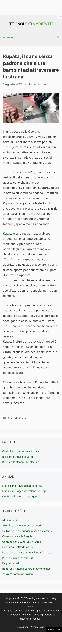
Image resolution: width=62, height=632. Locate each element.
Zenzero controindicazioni (17, 574)
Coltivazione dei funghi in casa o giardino (27, 530)
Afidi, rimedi (9, 520)
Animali (13, 418)
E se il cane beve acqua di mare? (22, 485)
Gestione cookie (53, 629)
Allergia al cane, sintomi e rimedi (22, 525)
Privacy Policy (37, 626)
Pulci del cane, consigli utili (18, 557)
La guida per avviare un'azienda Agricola (26, 552)
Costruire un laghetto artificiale (21, 451)
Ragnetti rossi (10, 563)
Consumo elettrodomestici (18, 547)
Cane (22, 418)
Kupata (7, 233)
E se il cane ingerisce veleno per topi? (25, 491)
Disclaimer (22, 626)
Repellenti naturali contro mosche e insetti (27, 568)
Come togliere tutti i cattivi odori (21, 541)
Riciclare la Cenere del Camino (20, 462)
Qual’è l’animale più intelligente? (21, 496)
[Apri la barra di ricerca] (58, 37)
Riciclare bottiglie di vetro (17, 456)
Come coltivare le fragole (17, 536)
